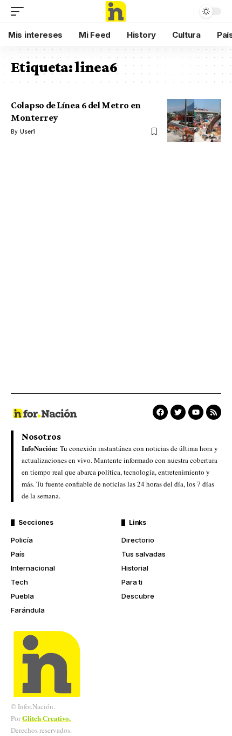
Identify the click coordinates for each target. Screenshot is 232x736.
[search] (183, 11)
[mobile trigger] (20, 11)
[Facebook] (160, 412)
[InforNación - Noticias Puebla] (116, 11)
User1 (27, 131)
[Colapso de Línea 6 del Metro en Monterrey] (194, 120)
